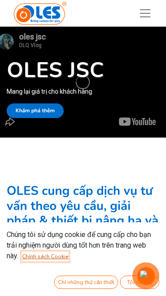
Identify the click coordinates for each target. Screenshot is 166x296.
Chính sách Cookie (45, 256)
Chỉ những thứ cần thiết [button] (86, 282)
